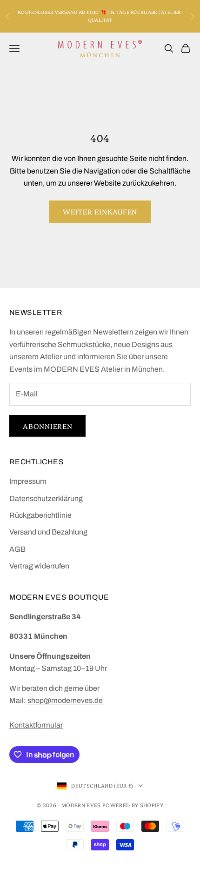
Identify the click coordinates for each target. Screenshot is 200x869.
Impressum (28, 481)
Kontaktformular (36, 725)
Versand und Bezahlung (48, 532)
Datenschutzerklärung (46, 498)
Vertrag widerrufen (39, 566)
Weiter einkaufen (100, 211)
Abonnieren (48, 426)
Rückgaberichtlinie (40, 515)
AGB (17, 549)
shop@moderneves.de (65, 700)
